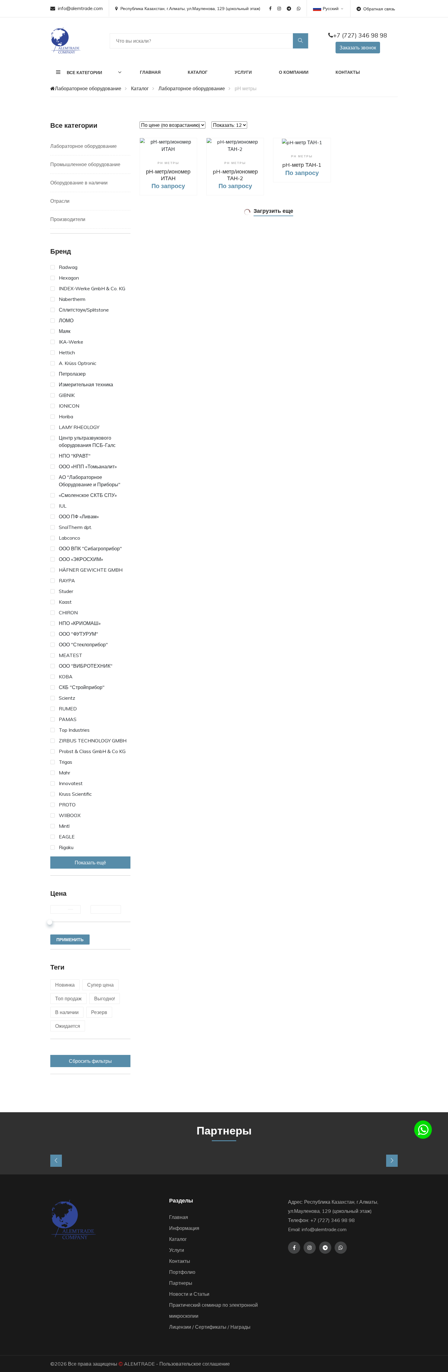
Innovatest (71, 783)
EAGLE (67, 837)
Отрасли (59, 201)
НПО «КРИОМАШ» (80, 623)
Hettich (67, 352)
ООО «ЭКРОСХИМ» (81, 559)
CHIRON (68, 612)
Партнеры (180, 1283)
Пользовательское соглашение (194, 1364)
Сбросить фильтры (90, 1061)
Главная (150, 72)
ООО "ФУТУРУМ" (78, 634)
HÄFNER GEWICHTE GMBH (91, 570)
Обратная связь (379, 9)
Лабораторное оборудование (88, 88)
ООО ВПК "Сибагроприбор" (90, 548)
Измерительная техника (86, 384)
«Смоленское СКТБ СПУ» (88, 495)
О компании (293, 72)
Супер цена (100, 985)
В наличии (67, 1012)
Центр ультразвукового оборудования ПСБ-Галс (87, 441)
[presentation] (56, 1161)
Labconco (69, 538)
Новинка (65, 985)
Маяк (64, 331)
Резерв (99, 1012)
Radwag (68, 267)
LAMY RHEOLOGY (79, 427)
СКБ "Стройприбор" (82, 687)
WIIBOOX (69, 815)
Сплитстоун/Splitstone (84, 310)
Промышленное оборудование (85, 164)
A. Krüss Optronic (77, 363)
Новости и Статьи (189, 1294)
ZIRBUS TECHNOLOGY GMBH (92, 741)
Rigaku (66, 847)
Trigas (65, 762)
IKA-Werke (71, 342)
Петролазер (72, 374)
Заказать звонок (358, 48)
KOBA (66, 676)
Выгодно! (104, 998)
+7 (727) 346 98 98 (360, 35)
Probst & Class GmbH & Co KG (92, 751)
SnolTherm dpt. (75, 527)
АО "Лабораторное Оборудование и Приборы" (89, 481)
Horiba (66, 416)
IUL (62, 506)
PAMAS (67, 719)
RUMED (68, 709)
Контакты (348, 72)
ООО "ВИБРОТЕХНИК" (85, 666)
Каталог (198, 72)
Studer (66, 591)
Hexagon (69, 278)
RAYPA (67, 580)
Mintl (64, 826)
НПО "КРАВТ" (75, 456)
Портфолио (182, 1272)
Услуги (243, 72)
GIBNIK (67, 395)
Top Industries (74, 730)
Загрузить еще (273, 210)
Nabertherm (72, 299)
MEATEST (70, 655)
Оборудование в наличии (79, 183)
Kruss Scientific (75, 794)
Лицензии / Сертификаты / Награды (210, 1327)
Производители (67, 219)
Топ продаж (68, 998)
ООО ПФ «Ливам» (79, 516)
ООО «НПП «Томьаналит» (88, 466)
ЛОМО (66, 320)
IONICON (69, 406)
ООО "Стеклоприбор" (83, 644)
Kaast (65, 602)
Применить (70, 939)
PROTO (67, 805)
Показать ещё (90, 862)
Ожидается (67, 1026)
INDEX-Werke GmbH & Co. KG (92, 288)
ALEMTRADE (139, 1364)
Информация (184, 1228)
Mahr (64, 773)
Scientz (67, 698)
